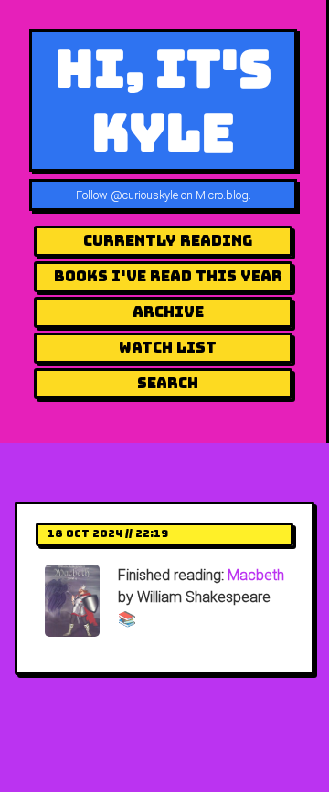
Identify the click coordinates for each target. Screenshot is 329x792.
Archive (168, 312)
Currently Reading (167, 240)
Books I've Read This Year (168, 276)
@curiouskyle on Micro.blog (180, 195)
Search (167, 383)
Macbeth (256, 575)
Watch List (168, 347)
